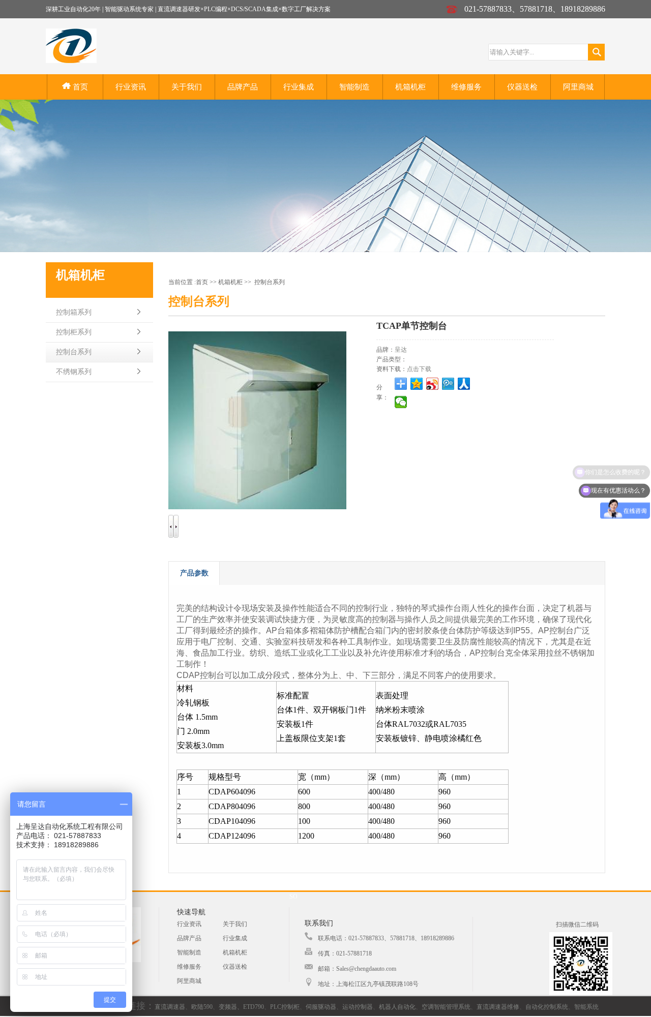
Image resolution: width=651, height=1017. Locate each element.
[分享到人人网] (464, 384)
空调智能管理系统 (446, 1006)
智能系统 (586, 1006)
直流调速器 (170, 1006)
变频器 (228, 1006)
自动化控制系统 (546, 1006)
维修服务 (466, 87)
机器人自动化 (397, 1006)
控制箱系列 (74, 312)
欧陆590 (202, 1006)
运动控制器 (357, 1006)
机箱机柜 (410, 87)
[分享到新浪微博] (432, 384)
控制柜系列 (74, 332)
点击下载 (419, 369)
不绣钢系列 (74, 372)
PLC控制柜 (285, 1006)
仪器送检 (522, 87)
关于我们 (186, 87)
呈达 (401, 349)
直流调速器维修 (498, 1006)
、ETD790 (250, 1006)
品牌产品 (242, 87)
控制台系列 (74, 352)
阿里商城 (578, 87)
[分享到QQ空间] (416, 384)
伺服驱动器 (321, 1006)
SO (293, 896)
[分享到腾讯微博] (448, 384)
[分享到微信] (401, 402)
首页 (79, 87)
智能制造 (354, 87)
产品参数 (194, 573)
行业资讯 (130, 87)
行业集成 (298, 87)
